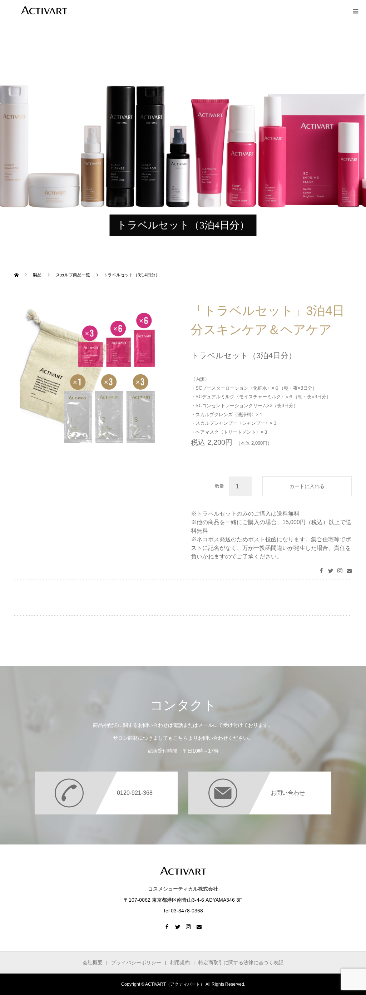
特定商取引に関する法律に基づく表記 (240, 962)
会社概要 (93, 962)
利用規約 (180, 962)
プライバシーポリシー (136, 962)
